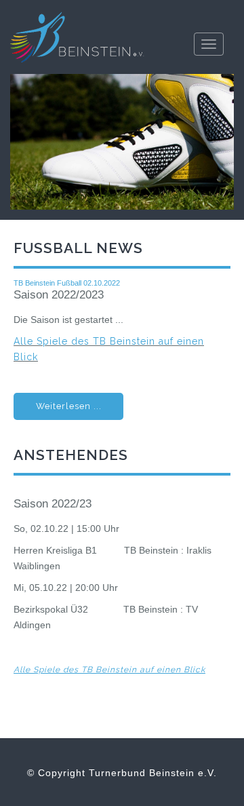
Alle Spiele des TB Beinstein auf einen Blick (109, 669)
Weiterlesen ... (69, 406)
